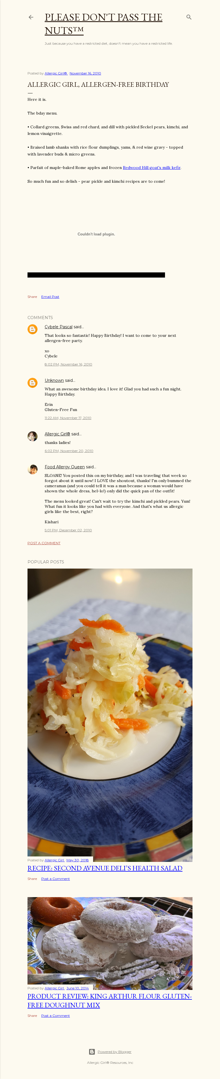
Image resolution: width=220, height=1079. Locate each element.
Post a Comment (44, 543)
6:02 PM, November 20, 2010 (69, 451)
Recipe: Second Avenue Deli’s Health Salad (105, 868)
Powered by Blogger (114, 1051)
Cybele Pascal (58, 326)
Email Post (50, 296)
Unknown (54, 380)
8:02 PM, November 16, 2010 (68, 364)
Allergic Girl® (57, 434)
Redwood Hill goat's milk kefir (151, 167)
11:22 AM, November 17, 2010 (68, 418)
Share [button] (32, 296)
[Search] (189, 15)
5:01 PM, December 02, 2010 (68, 530)
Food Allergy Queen (65, 466)
